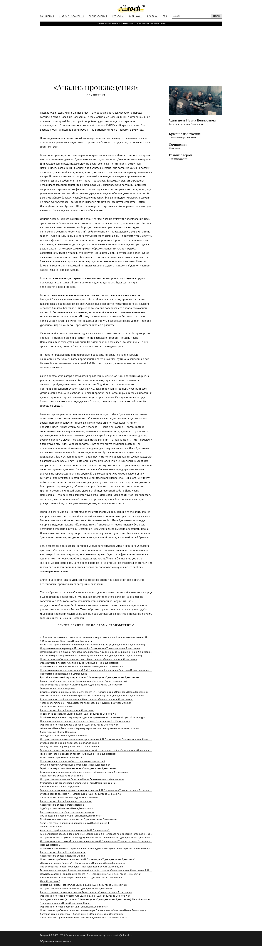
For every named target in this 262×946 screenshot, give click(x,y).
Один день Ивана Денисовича (151, 23)
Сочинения (112, 23)
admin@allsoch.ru (122, 935)
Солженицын (126, 23)
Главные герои (180, 155)
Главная (100, 23)
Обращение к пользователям (55, 941)
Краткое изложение (185, 134)
